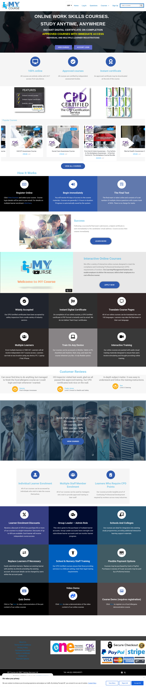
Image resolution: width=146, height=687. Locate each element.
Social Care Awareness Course (54, 151)
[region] (73, 681)
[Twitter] (125, 672)
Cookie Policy (92, 683)
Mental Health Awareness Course (128, 151)
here (14, 604)
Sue (121, 386)
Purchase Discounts (22, 650)
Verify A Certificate (23, 653)
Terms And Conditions (22, 645)
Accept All (137, 683)
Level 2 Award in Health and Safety (77, 390)
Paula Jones (69, 388)
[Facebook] (122, 672)
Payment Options (22, 659)
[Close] (144, 677)
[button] (108, 6)
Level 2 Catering (125, 387)
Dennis (22, 388)
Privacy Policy (23, 648)
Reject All (125, 683)
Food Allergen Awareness (28, 390)
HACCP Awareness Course (18, 151)
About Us (22, 642)
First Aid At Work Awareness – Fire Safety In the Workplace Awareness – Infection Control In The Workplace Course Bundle (91, 153)
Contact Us (22, 656)
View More (112, 683)
